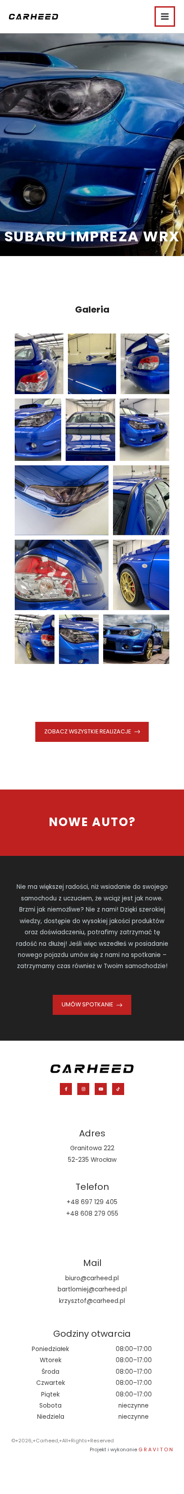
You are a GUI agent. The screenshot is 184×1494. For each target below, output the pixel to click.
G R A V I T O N (155, 1449)
